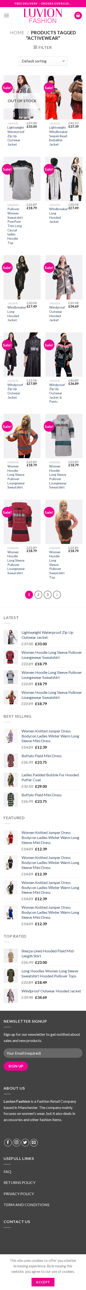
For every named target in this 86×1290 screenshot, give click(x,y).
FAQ (7, 1171)
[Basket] (78, 16)
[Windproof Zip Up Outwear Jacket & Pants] (63, 354)
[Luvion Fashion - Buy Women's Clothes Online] (43, 15)
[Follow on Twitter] (25, 1143)
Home (17, 32)
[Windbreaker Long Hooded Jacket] (63, 179)
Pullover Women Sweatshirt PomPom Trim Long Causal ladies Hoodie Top (15, 225)
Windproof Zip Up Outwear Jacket (15, 391)
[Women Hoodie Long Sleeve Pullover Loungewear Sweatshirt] (22, 436)
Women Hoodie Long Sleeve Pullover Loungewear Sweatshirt (16, 476)
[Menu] (6, 15)
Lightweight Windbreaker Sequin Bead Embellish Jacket (58, 136)
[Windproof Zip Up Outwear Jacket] (22, 354)
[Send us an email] (34, 1143)
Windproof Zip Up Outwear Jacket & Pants (57, 393)
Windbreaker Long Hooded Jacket (58, 215)
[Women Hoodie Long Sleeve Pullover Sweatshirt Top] (63, 522)
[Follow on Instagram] (17, 1143)
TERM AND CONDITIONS (26, 1204)
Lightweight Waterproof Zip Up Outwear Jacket (15, 136)
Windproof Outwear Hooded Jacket (57, 313)
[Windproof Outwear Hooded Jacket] (63, 277)
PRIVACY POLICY (19, 1193)
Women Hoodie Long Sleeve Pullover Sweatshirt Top (57, 564)
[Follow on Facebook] (8, 1143)
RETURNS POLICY (20, 1182)
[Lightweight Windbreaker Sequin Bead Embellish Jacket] (63, 97)
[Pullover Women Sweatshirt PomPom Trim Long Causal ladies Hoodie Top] (22, 179)
